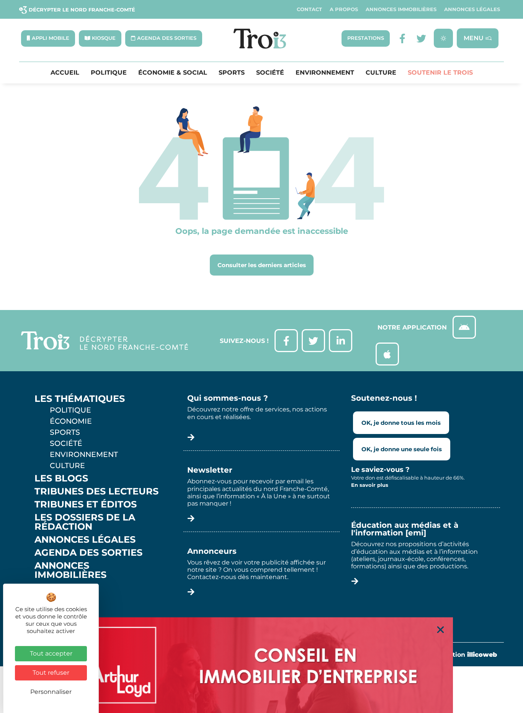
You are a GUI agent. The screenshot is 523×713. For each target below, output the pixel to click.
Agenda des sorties (88, 552)
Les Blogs (61, 478)
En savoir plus (369, 485)
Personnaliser (51, 691)
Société (270, 73)
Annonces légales (472, 9)
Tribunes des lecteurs (96, 491)
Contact (309, 9)
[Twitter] (421, 38)
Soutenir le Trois (440, 73)
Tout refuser (51, 672)
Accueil (65, 73)
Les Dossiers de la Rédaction (84, 522)
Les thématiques (79, 398)
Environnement (325, 73)
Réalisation (463, 654)
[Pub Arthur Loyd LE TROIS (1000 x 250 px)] (261, 665)
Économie (71, 421)
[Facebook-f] (402, 38)
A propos (344, 9)
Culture (381, 73)
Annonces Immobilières (401, 9)
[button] (440, 630)
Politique (109, 73)
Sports (232, 73)
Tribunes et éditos (85, 504)
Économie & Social (172, 73)
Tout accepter (51, 653)
